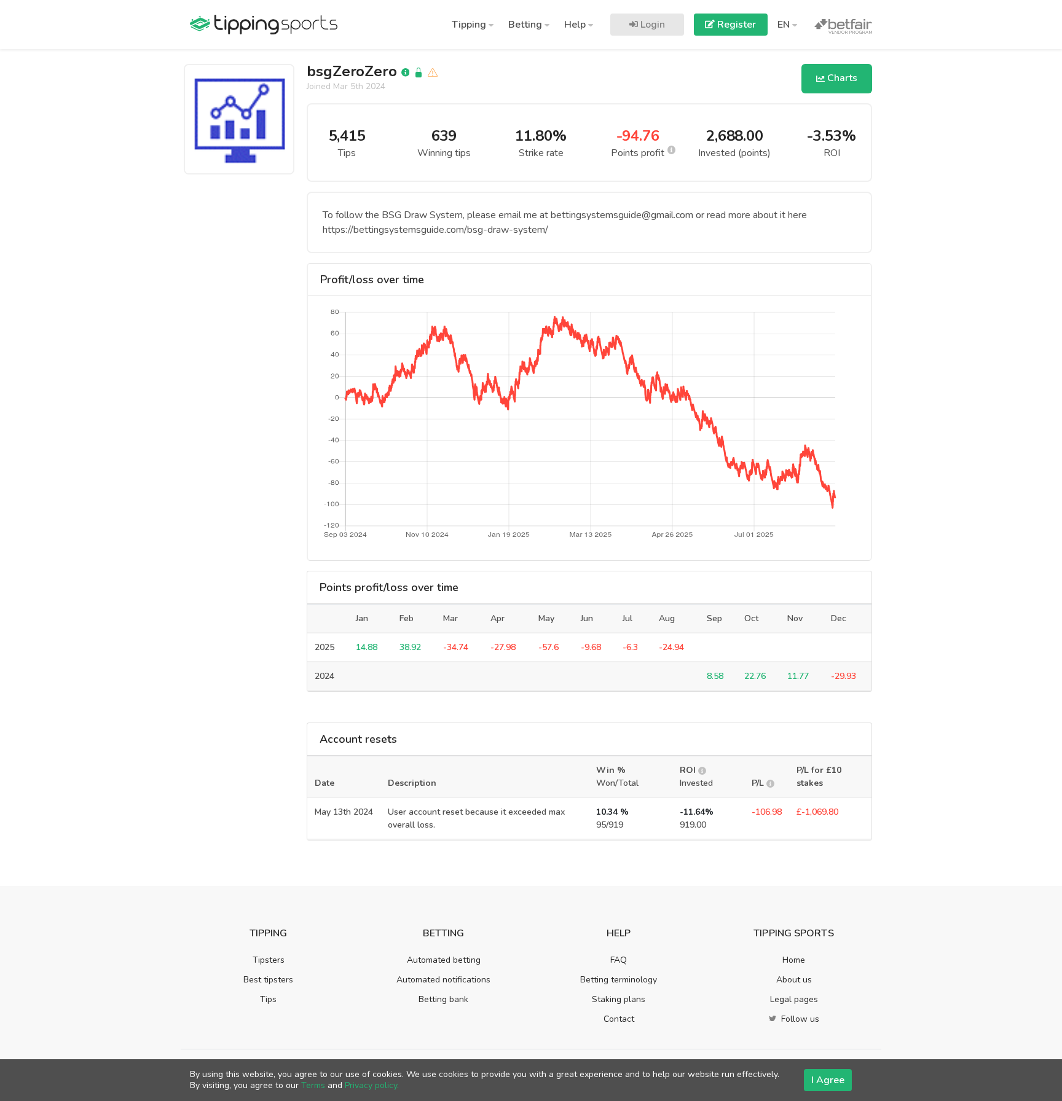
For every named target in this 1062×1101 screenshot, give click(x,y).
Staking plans (618, 999)
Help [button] (576, 24)
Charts (841, 78)
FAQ (618, 960)
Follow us (799, 1019)
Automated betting (444, 960)
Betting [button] (526, 24)
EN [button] (784, 24)
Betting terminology (618, 979)
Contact (619, 1019)
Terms (313, 1085)
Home (793, 960)
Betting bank (443, 999)
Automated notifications (443, 979)
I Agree (827, 1080)
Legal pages (794, 999)
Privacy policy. (372, 1085)
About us (794, 979)
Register (735, 24)
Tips (268, 999)
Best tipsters (268, 979)
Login (651, 24)
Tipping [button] (470, 24)
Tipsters (269, 960)
